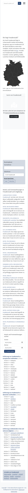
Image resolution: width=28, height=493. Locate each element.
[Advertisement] (14, 21)
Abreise (6, 345)
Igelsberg (6, 476)
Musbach (6, 478)
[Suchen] (19, 3)
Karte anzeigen (14, 116)
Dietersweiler (7, 474)
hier (17, 50)
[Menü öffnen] (24, 3)
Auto (6, 181)
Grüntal (21, 474)
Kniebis (12, 476)
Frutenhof (15, 474)
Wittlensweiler (14, 478)
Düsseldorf (13, 407)
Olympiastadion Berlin (16, 437)
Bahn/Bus (11, 181)
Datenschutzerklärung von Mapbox (14, 113)
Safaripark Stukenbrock (17, 433)
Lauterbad (17, 476)
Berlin (12, 396)
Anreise (6, 339)
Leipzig (12, 409)
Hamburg (13, 399)
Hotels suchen (10, 351)
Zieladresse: (7, 171)
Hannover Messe (15, 445)
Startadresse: (7, 165)
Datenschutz (14, 491)
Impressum (21, 489)
